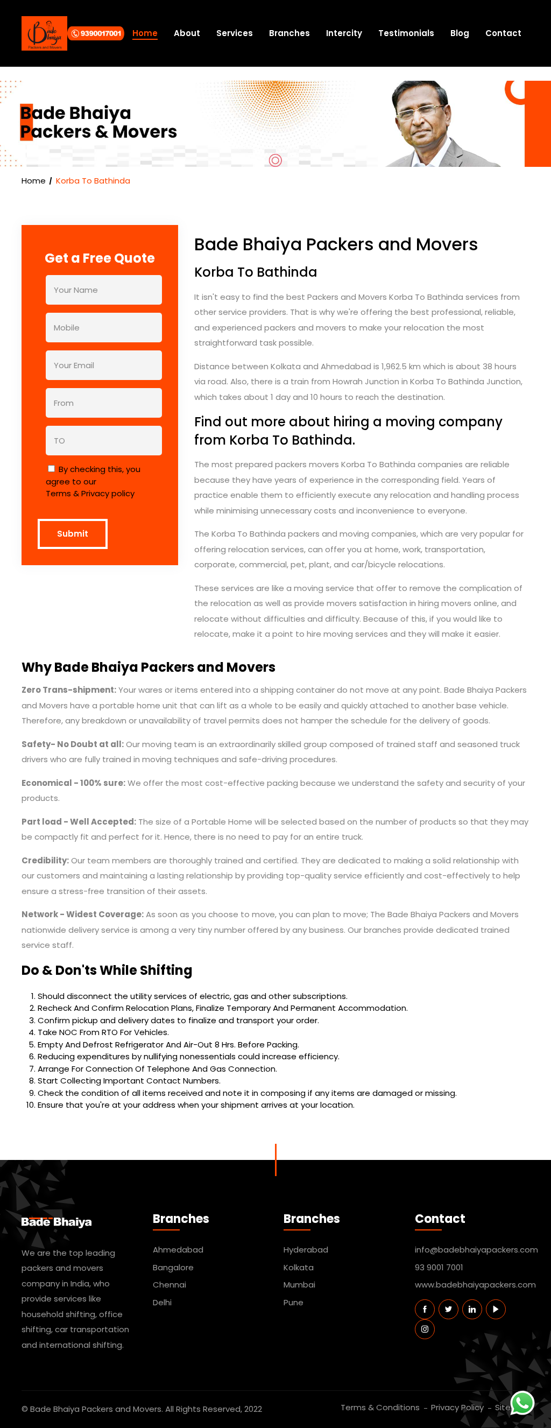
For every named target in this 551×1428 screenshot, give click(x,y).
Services (234, 33)
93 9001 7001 (439, 1267)
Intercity (344, 33)
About (187, 33)
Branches (289, 33)
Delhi (162, 1302)
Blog (459, 33)
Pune (293, 1302)
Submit (72, 533)
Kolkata (299, 1267)
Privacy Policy (457, 1407)
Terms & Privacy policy (90, 493)
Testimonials (406, 33)
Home (145, 33)
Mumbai (299, 1284)
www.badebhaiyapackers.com (472, 1284)
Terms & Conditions (380, 1407)
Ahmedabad (178, 1249)
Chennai (169, 1284)
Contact (503, 33)
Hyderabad (306, 1249)
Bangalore (173, 1267)
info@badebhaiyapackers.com (472, 1249)
